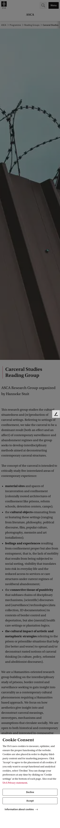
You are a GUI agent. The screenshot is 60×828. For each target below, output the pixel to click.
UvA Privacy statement (15, 782)
